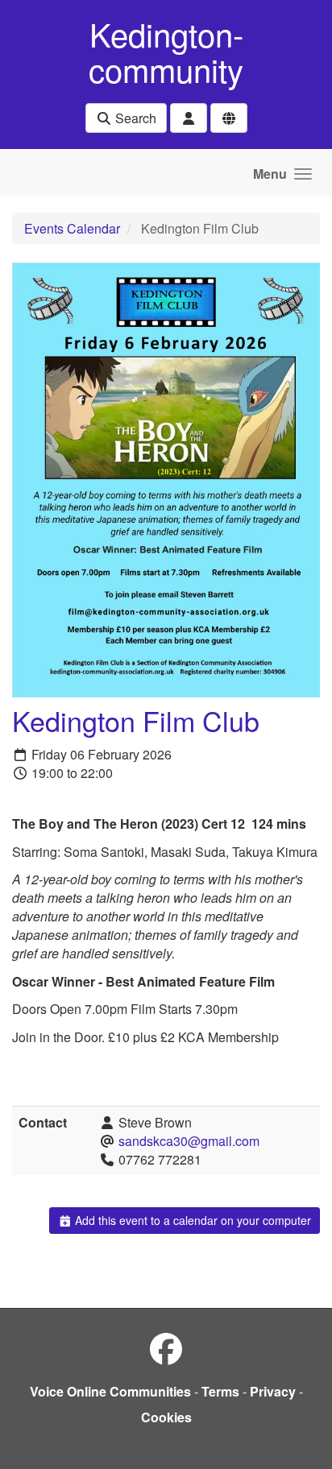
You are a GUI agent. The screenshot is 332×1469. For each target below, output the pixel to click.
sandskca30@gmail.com (188, 1141)
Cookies (166, 1417)
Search (134, 118)
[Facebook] (166, 1348)
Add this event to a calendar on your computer (191, 1220)
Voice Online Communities (110, 1391)
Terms (220, 1391)
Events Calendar (72, 228)
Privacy (273, 1391)
